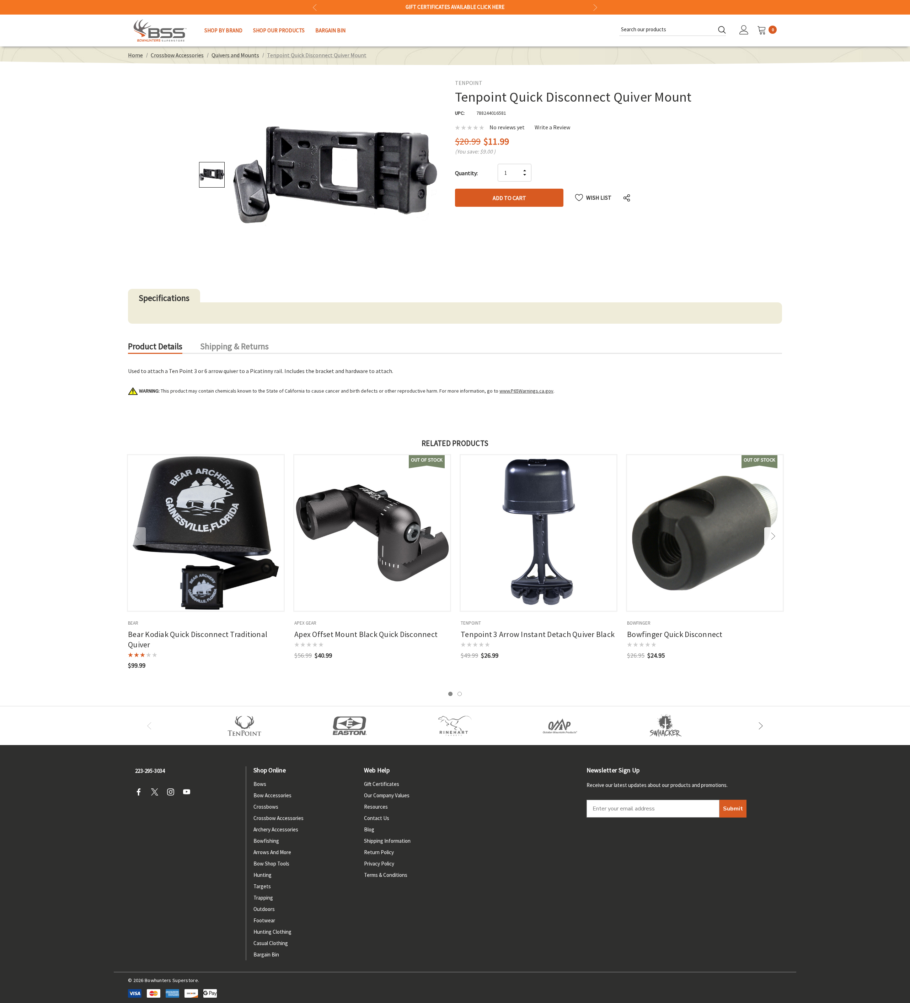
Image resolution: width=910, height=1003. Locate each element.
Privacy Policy (379, 863)
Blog (369, 829)
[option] (244, 726)
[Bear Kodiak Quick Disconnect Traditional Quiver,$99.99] (206, 533)
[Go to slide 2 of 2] (459, 694)
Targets (262, 886)
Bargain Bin (266, 954)
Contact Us (376, 818)
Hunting (262, 875)
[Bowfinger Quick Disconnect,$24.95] (705, 533)
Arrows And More (272, 852)
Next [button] (595, 7)
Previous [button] (314, 7)
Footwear (264, 920)
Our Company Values (387, 795)
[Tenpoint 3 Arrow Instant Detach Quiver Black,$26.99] (538, 533)
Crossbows (265, 806)
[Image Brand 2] (350, 726)
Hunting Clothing (272, 931)
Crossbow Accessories (278, 818)
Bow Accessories (272, 795)
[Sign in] (744, 30)
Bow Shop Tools (271, 863)
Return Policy (379, 852)
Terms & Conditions (385, 875)
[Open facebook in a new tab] (140, 792)
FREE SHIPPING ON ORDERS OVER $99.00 (455, 7)
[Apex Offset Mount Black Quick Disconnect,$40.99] (372, 533)
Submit (733, 809)
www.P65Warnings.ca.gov (526, 391)
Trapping (263, 897)
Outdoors (264, 909)
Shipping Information (387, 840)
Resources (376, 806)
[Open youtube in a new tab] (188, 792)
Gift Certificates (381, 784)
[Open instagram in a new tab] (172, 792)
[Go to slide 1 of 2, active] (450, 694)
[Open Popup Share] (626, 197)
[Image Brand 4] (455, 726)
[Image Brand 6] (560, 726)
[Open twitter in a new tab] (156, 792)
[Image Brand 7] (665, 726)
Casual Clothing (270, 943)
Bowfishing (266, 840)
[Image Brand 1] (244, 726)
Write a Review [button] (552, 127)
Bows (259, 784)
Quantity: (466, 173)
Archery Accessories (275, 829)
